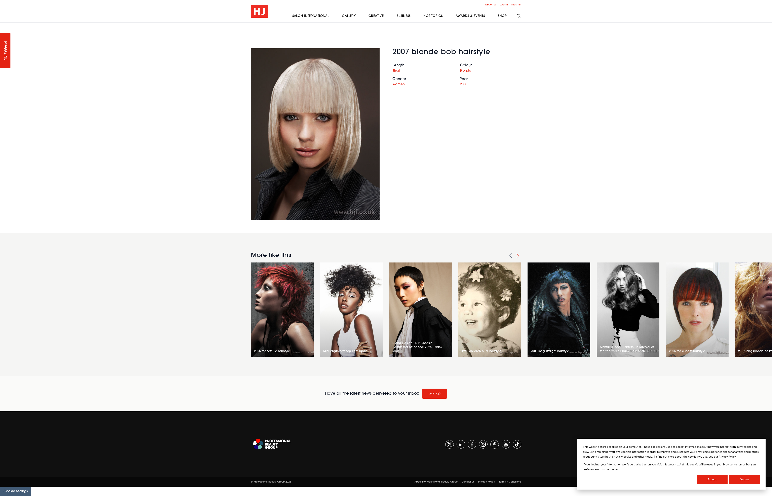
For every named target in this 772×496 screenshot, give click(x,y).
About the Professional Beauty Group (436, 482)
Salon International (310, 16)
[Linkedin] (461, 444)
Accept (712, 479)
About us (490, 5)
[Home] (259, 11)
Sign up (434, 393)
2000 (463, 84)
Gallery (349, 16)
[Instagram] (483, 444)
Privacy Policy (486, 482)
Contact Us (468, 482)
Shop (502, 16)
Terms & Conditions (510, 482)
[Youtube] (506, 444)
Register (516, 5)
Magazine (5, 50)
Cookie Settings (15, 491)
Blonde (465, 70)
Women (398, 84)
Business (403, 16)
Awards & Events (470, 16)
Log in (504, 5)
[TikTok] (517, 444)
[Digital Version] (3, 25)
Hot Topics (433, 16)
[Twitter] (450, 444)
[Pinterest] (495, 444)
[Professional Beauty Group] (272, 444)
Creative (376, 16)
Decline (744, 479)
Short (396, 70)
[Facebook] (472, 444)
